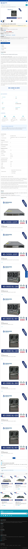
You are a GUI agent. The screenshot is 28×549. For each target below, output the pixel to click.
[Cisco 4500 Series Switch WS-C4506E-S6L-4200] (14, 405)
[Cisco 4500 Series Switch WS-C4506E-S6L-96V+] (14, 438)
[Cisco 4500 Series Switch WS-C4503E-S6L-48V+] (14, 309)
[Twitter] (3, 515)
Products (7, 545)
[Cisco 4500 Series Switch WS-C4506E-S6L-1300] (14, 341)
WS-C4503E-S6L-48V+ (4, 323)
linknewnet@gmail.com (17, 195)
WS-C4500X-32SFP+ (4, 226)
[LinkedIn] (7, 515)
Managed (9, 40)
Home (1, 545)
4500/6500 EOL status (20, 25)
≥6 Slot (3, 40)
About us (2, 532)
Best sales (2, 527)
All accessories (2, 528)
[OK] (26, 513)
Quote (26, 273)
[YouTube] (5, 515)
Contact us (19, 545)
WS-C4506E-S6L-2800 (4, 387)
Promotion (2, 473)
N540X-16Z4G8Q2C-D (5, 485)
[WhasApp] (9, 515)
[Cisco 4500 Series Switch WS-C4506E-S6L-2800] (14, 373)
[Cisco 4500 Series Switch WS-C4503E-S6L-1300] (14, 277)
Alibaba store (2, 540)
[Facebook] (1, 515)
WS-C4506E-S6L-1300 (4, 355)
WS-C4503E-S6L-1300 (4, 291)
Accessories (10, 545)
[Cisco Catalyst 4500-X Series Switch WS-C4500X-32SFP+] (14, 212)
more (2, 262)
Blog (13, 545)
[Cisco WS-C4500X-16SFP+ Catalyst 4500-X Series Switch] (14, 244)
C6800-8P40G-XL (18, 485)
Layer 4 (6, 40)
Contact (26, 275)
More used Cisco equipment (4, 41)
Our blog (2, 531)
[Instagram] (11, 515)
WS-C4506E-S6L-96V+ (4, 452)
